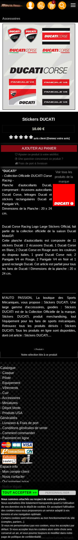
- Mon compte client (14, 471)
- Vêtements (9, 388)
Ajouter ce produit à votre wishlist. (38, 154)
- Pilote (5, 378)
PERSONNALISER (57, 492)
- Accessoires (10, 398)
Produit (39, 349)
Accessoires (11, 18)
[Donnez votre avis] (58, 138)
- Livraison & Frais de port (19, 423)
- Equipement (10, 383)
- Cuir (4, 393)
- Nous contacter (12, 476)
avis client (40, 138)
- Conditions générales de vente (23, 428)
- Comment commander (17, 433)
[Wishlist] (41, 5)
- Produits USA (11, 413)
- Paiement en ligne (14, 438)
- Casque (7, 373)
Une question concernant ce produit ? (40, 158)
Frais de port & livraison (32, 163)
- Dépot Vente (10, 408)
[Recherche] (62, 5)
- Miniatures (9, 403)
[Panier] (51, 5)
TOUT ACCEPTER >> (19, 492)
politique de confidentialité (26, 536)
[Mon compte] (30, 5)
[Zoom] (39, 67)
